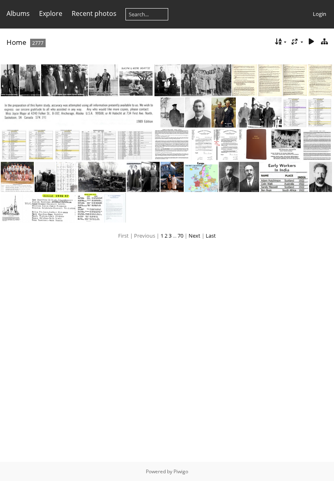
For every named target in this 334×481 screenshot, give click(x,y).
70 (180, 235)
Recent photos (94, 13)
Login (319, 14)
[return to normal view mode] (324, 42)
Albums (18, 13)
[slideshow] (311, 42)
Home (16, 42)
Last (211, 235)
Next (194, 235)
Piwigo (181, 471)
